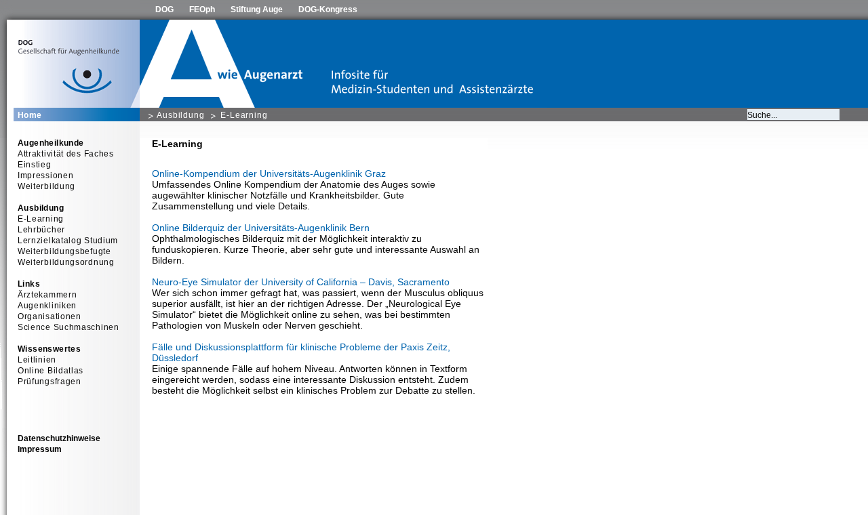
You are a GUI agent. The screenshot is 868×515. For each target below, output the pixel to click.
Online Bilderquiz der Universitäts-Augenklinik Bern (261, 227)
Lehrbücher (41, 229)
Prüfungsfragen (49, 381)
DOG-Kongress (327, 9)
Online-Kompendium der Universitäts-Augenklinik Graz (269, 173)
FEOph (202, 9)
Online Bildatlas (50, 370)
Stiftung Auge (257, 9)
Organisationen (49, 316)
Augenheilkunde (51, 143)
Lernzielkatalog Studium (68, 240)
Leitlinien (37, 360)
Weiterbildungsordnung (66, 262)
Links (29, 284)
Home (30, 115)
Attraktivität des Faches (66, 154)
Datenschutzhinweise (59, 438)
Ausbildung (181, 115)
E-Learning (244, 115)
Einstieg (35, 164)
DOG (164, 9)
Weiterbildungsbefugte (64, 251)
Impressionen (45, 175)
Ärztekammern (47, 295)
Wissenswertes (49, 349)
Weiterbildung (46, 186)
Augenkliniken (47, 305)
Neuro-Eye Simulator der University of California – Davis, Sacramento (301, 281)
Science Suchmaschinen (68, 327)
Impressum (40, 449)
